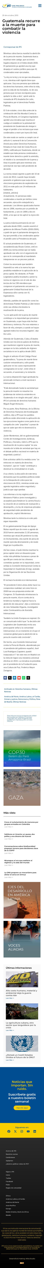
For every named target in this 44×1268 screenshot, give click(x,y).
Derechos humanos (23, 689)
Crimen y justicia (10, 699)
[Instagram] (22, 1131)
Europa (8, 1209)
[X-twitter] (15, 1131)
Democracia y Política (26, 699)
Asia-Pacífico (11, 1205)
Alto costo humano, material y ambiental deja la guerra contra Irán (21, 993)
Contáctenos (10, 1157)
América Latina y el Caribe (29, 697)
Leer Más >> (8, 827)
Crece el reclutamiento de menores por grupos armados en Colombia (21, 823)
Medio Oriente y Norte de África (17, 1212)
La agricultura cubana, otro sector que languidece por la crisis (21, 1025)
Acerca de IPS (11, 1151)
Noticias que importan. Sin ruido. (22, 1085)
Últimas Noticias (19, 702)
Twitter (8, 1178)
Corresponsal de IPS (13, 47)
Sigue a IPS (10, 1172)
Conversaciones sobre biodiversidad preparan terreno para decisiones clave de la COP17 (21, 848)
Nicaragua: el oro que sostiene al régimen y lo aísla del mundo (18, 861)
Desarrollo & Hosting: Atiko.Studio (22, 1259)
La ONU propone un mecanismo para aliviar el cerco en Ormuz (20, 874)
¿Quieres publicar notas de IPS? (17, 1164)
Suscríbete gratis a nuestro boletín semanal (22, 1098)
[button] (5, 677)
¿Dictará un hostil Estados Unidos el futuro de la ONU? (20, 1056)
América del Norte (11, 697)
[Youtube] (28, 1131)
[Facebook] (9, 1131)
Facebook (9, 1181)
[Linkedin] (35, 1131)
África (8, 1196)
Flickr (8, 1185)
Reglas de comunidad (13, 1188)
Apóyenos (9, 1161)
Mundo (8, 1215)
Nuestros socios (12, 1154)
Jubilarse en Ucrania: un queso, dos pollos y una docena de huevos (19, 835)
